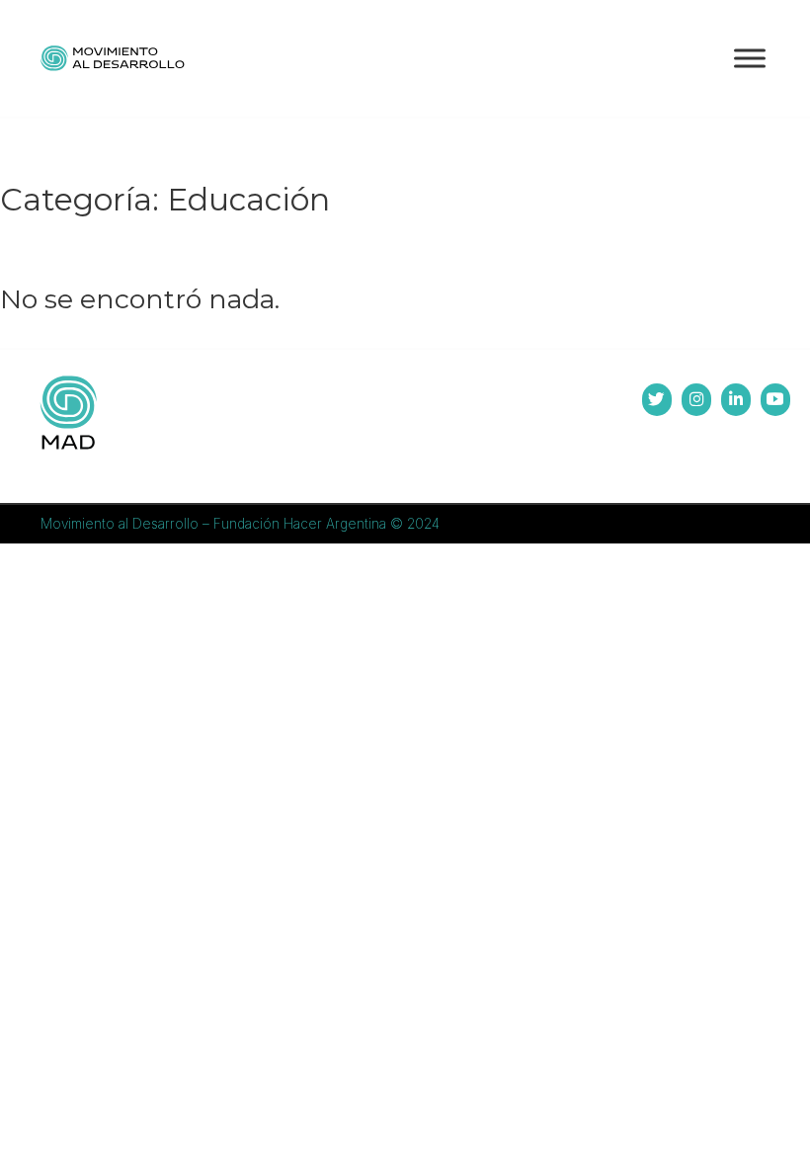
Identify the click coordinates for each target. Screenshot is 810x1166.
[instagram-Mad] (696, 399)
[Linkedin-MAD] (736, 399)
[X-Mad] (657, 399)
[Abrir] (750, 57)
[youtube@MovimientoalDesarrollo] (775, 399)
